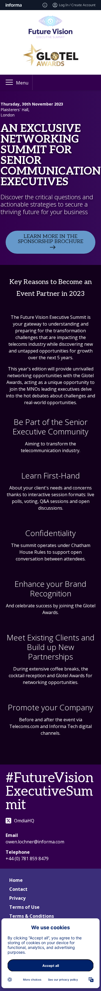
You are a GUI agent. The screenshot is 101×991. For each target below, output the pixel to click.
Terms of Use (24, 907)
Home (16, 880)
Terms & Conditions (31, 916)
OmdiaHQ (24, 821)
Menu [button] (22, 83)
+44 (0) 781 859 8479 (27, 858)
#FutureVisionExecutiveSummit (49, 791)
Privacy (17, 898)
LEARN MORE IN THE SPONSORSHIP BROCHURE (50, 239)
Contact (18, 889)
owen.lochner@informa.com (35, 842)
